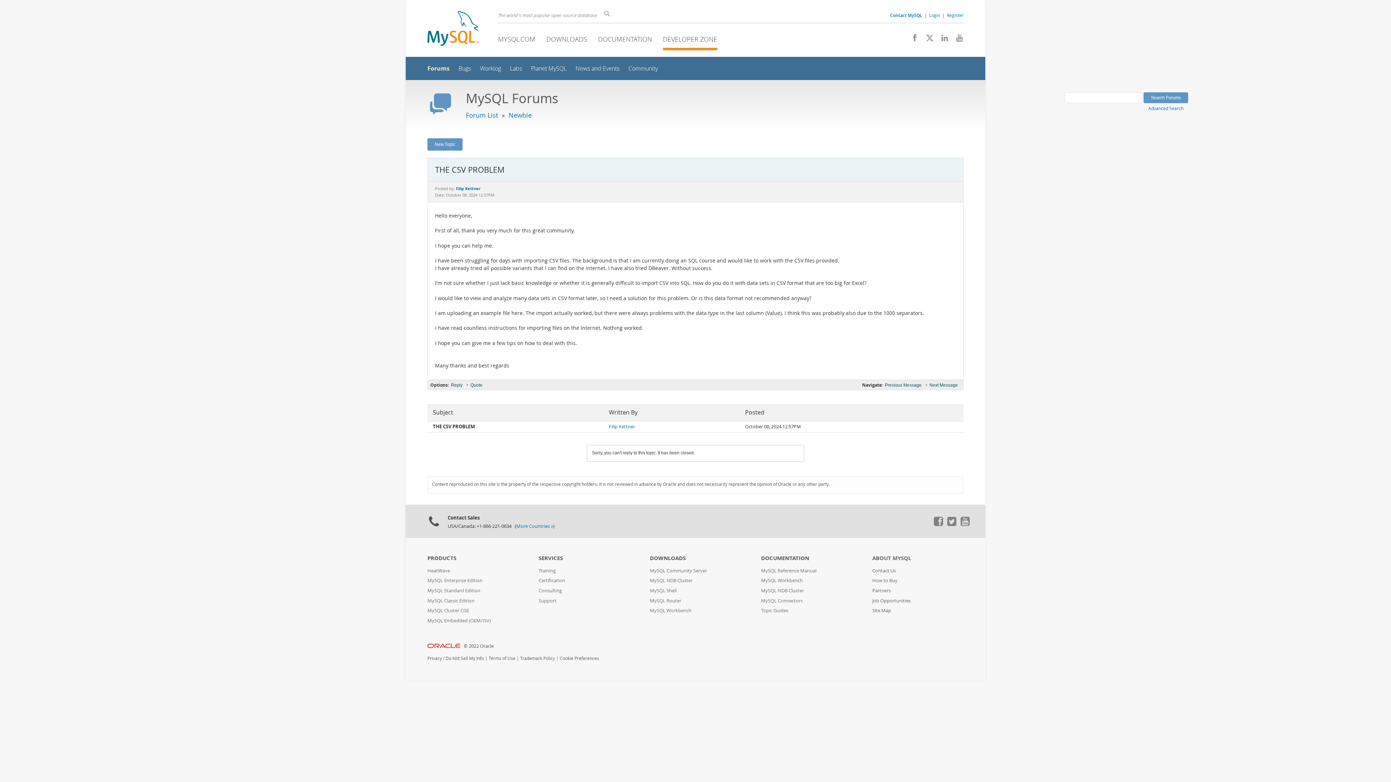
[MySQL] (453, 29)
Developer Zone (690, 39)
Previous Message (903, 385)
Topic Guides (774, 610)
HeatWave (438, 571)
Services (551, 558)
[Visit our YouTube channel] (957, 40)
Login (934, 15)
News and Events (597, 68)
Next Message (944, 385)
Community (643, 68)
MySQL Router (665, 601)
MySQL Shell (663, 591)
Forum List (482, 115)
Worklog (490, 68)
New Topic (445, 144)
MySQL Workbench (671, 610)
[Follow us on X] (927, 40)
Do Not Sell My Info (465, 658)
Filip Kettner (622, 427)
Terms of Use (502, 658)
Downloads (566, 39)
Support (547, 601)
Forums (438, 68)
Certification (552, 580)
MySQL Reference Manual (788, 571)
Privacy (434, 658)
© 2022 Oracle (479, 646)
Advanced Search (1165, 108)
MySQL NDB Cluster (671, 580)
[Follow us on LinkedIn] (942, 40)
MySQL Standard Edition (453, 591)
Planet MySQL (549, 68)
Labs (516, 68)
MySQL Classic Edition (451, 601)
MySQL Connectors (782, 601)
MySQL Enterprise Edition (455, 580)
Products (441, 558)
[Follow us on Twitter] (951, 524)
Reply (457, 385)
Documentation (625, 39)
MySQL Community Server (678, 571)
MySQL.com (516, 39)
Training (547, 571)
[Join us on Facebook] (912, 40)
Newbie (520, 115)
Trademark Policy (537, 658)
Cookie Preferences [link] (579, 658)
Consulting (550, 591)
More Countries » (534, 526)
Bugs (465, 68)
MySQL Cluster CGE (448, 610)
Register (955, 15)
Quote (477, 385)
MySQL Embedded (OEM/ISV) (459, 621)
